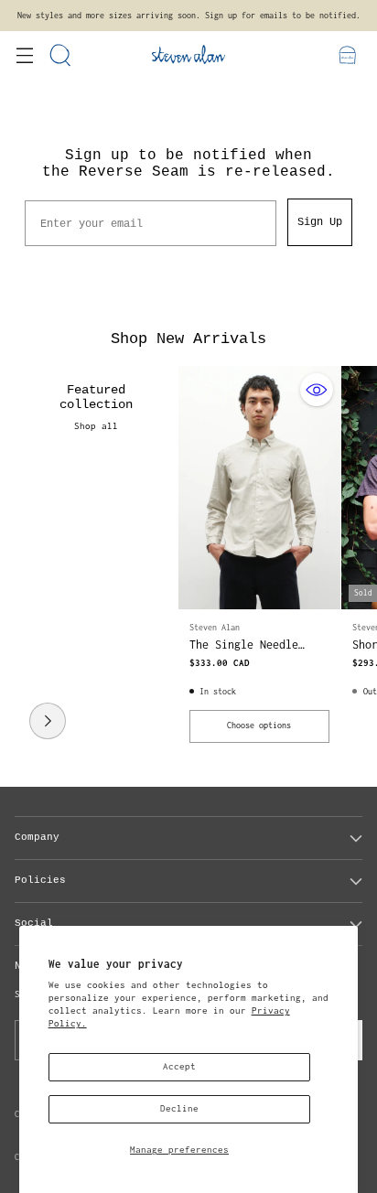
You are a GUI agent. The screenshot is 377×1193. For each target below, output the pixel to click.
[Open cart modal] (347, 54)
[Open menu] (24, 54)
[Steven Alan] (188, 54)
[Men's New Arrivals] (47, 721)
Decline (179, 1108)
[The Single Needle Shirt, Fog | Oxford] (259, 487)
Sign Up (319, 222)
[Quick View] (316, 389)
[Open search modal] (61, 54)
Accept (179, 1066)
